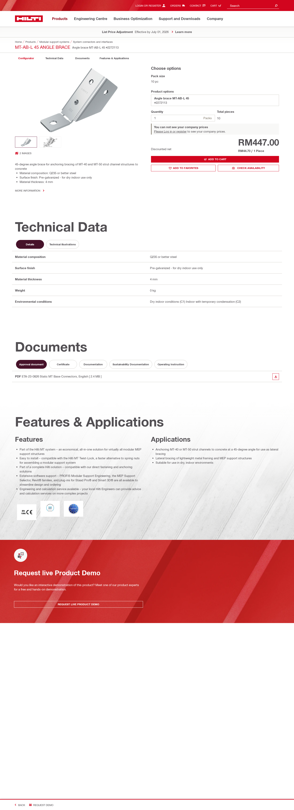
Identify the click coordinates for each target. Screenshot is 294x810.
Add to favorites (185, 168)
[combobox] (253, 5)
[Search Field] (276, 5)
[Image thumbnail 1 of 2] (26, 142)
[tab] (26, 58)
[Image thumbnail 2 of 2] (50, 142)
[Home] (29, 18)
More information (27, 190)
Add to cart (217, 159)
